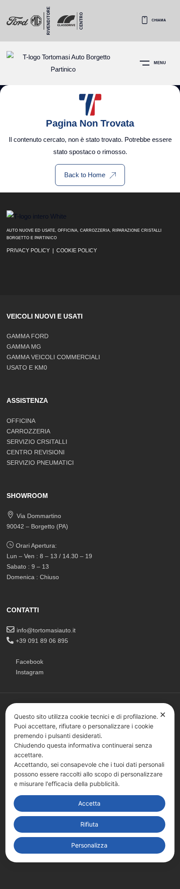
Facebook (29, 661)
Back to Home (84, 174)
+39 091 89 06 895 (42, 640)
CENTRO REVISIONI (36, 452)
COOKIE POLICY (76, 250)
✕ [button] (162, 714)
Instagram (30, 672)
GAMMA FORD (27, 336)
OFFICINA (21, 420)
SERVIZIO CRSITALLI (37, 441)
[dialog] (89, 782)
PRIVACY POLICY (28, 250)
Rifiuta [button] (89, 824)
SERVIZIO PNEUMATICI (40, 462)
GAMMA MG (24, 346)
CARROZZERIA (28, 431)
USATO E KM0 (27, 367)
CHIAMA (159, 20)
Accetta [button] (89, 803)
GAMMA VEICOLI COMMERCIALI (53, 357)
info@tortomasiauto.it (46, 630)
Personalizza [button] (89, 845)
